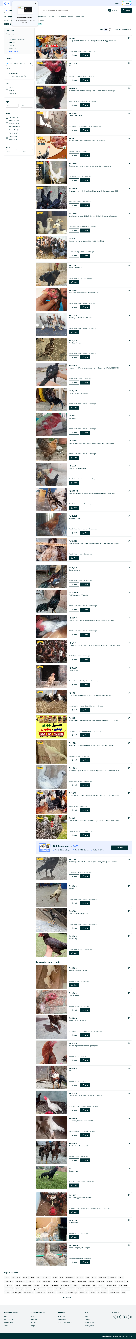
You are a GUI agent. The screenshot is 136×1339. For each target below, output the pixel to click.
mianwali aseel (59, 1286)
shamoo (28, 1286)
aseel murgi (9, 1278)
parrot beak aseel (39, 1286)
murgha (104, 1286)
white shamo (123, 1282)
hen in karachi (102, 1290)
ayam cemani (86, 1282)
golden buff (47, 1278)
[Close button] (36, 3)
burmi (56, 1278)
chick (32, 1274)
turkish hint (83, 1290)
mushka (17, 1282)
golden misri (82, 1278)
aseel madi (51, 1290)
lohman (101, 1282)
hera (123, 1290)
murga (55, 1274)
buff (94, 1282)
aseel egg (54, 1282)
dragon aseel (114, 1286)
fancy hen (113, 1274)
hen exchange (28, 1290)
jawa (73, 1278)
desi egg (45, 1282)
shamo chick (119, 1278)
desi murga (100, 1278)
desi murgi (19, 1286)
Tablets (70, 17)
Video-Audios (61, 17)
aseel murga (16, 1274)
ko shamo (61, 1290)
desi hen (31, 1278)
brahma (91, 1278)
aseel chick (46, 1274)
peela (7, 1290)
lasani (50, 1286)
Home (6, 20)
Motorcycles (41, 17)
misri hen (80, 1286)
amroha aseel (65, 1282)
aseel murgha (16, 1290)
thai (38, 1274)
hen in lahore (41, 1290)
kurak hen (89, 1286)
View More (67, 1294)
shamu (93, 1290)
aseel (7, 1274)
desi (61, 1274)
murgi (121, 1274)
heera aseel (64, 1278)
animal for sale (114, 1290)
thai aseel (75, 1282)
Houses (51, 17)
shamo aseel (27, 1282)
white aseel (125, 1286)
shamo (25, 1274)
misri (87, 1274)
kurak (97, 1286)
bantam (36, 1282)
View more (12, 51)
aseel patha (102, 1274)
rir (127, 1278)
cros (38, 1278)
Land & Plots (79, 17)
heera (94, 1274)
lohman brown (20, 1278)
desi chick (9, 1282)
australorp (71, 1286)
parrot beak (69, 1274)
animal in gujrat (72, 1290)
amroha (109, 1278)
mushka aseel (111, 1282)
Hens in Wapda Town (38, 20)
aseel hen (80, 1274)
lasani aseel (9, 1286)
